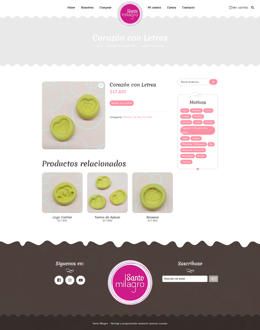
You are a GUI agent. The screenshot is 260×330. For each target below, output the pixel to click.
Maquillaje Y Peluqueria (193, 144)
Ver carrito (240, 7)
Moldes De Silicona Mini (121, 45)
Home (71, 7)
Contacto (188, 7)
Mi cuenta (154, 7)
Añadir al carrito (121, 103)
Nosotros (87, 7)
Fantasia (186, 122)
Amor (184, 110)
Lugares (196, 138)
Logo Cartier (62, 217)
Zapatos (186, 162)
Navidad (201, 156)
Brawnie (152, 217)
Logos (185, 138)
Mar (211, 144)
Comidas (198, 116)
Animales (196, 110)
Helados (209, 122)
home (99, 45)
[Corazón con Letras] (73, 115)
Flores (198, 122)
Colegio (186, 116)
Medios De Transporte (193, 150)
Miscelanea (187, 156)
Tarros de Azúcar (107, 217)
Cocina (208, 110)
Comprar (105, 7)
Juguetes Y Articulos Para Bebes (195, 130)
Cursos (171, 7)
